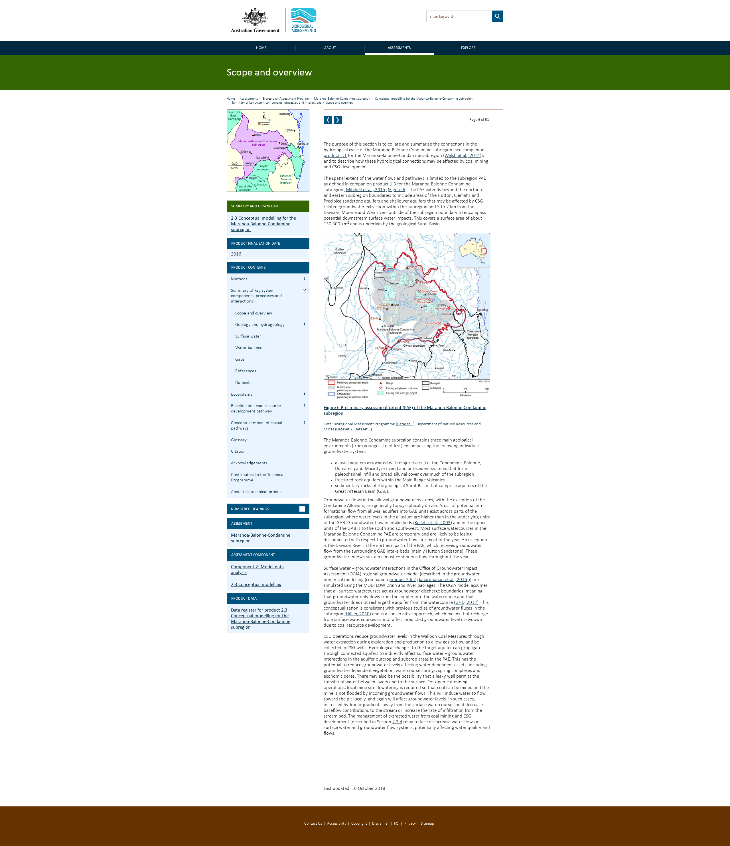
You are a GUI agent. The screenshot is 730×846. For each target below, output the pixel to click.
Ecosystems (241, 394)
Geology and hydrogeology (260, 324)
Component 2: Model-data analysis (257, 569)
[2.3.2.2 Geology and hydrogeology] (338, 120)
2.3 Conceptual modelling (256, 584)
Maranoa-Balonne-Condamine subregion (342, 99)
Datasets (243, 383)
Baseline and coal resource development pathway (256, 409)
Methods (239, 279)
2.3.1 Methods (304, 278)
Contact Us (313, 824)
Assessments (399, 47)
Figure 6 (397, 189)
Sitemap (427, 824)
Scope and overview (253, 313)
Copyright (359, 824)
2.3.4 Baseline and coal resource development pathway (304, 405)
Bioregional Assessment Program (286, 99)
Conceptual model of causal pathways (256, 426)
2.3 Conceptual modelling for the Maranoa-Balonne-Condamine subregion (263, 223)
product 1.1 (335, 155)
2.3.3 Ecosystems (304, 394)
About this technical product (257, 492)
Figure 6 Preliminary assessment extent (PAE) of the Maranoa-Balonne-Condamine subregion (405, 410)
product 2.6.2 (402, 579)
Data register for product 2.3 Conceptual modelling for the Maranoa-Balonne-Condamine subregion (260, 618)
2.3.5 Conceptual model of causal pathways (304, 422)
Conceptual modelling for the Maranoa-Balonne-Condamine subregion (424, 99)
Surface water (248, 336)
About (330, 47)
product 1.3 (384, 184)
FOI (396, 824)
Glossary (239, 440)
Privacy (410, 824)
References (245, 371)
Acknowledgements (249, 463)
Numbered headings (250, 508)
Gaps (239, 359)
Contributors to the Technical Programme (258, 478)
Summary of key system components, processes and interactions (276, 103)
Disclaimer (380, 824)
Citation (238, 451)
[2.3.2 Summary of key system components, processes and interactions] (328, 120)
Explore (468, 47)
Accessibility (336, 824)
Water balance (248, 348)
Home (261, 47)
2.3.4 (397, 722)
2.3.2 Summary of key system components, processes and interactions (304, 290)
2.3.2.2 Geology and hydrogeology (304, 324)
